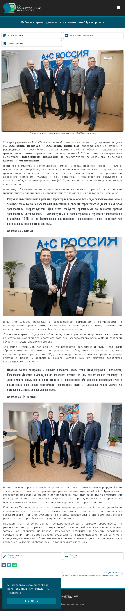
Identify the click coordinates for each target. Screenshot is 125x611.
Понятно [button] (31, 600)
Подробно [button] (14, 592)
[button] (119, 7)
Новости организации (81, 35)
